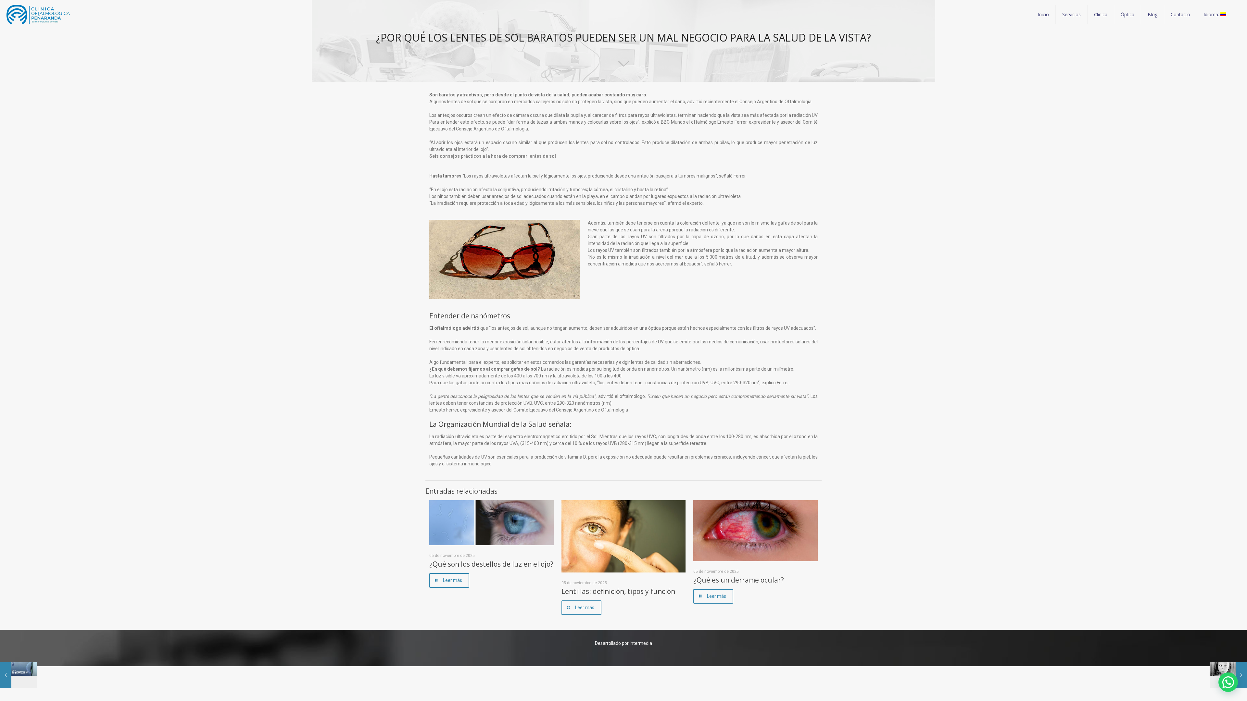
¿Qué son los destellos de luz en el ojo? (491, 564)
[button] (1228, 682)
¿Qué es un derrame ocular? (738, 579)
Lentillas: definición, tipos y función (618, 591)
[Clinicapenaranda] (38, 14)
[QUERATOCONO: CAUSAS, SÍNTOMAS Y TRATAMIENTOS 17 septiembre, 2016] (18, 675)
